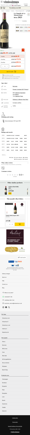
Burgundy (4, 386)
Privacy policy (15, 422)
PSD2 (12, 261)
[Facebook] (6, 307)
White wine (4, 348)
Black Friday (5, 369)
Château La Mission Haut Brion (20, 99)
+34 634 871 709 (8, 296)
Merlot (17, 94)
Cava (3, 352)
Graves (12, 10)
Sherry (3, 341)
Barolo (3, 400)
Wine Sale (4, 355)
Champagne (5, 379)
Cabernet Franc (19, 96)
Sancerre (4, 411)
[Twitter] (9, 307)
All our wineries (5, 362)
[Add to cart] (10, 193)
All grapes (4, 366)
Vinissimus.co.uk (6, 325)
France (2, 10)
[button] (1, 8)
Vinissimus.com (6, 318)
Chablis (4, 407)
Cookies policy (15, 418)
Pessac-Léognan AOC (20, 10)
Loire (3, 396)
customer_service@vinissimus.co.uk (13, 303)
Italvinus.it (4, 328)
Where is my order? (8, 292)
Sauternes (4, 403)
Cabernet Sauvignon (20, 92)
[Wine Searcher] (15, 249)
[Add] (20, 224)
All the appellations (6, 359)
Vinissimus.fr (5, 321)
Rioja (3, 389)
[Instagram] (4, 307)
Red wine (15, 86)
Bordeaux (8, 10)
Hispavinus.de (5, 332)
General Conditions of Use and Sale (15, 426)
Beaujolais (4, 393)
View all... (4, 154)
